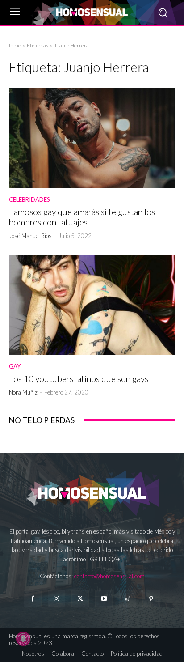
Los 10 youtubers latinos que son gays (78, 378)
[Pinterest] (151, 598)
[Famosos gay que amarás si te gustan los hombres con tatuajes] (92, 138)
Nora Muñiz (23, 392)
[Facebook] (32, 598)
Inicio (15, 45)
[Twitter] (80, 598)
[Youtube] (104, 598)
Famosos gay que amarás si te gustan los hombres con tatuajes (82, 217)
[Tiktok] (127, 598)
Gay (15, 366)
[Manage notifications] (23, 639)
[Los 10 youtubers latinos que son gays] (92, 305)
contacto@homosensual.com (109, 576)
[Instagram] (56, 598)
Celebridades (29, 200)
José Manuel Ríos (30, 235)
